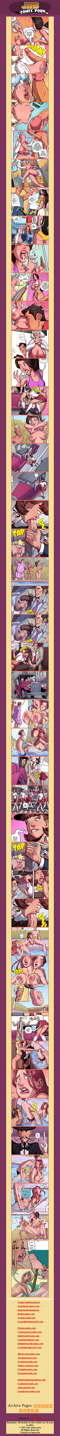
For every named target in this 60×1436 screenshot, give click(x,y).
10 (37, 1411)
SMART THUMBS (35, 1418)
